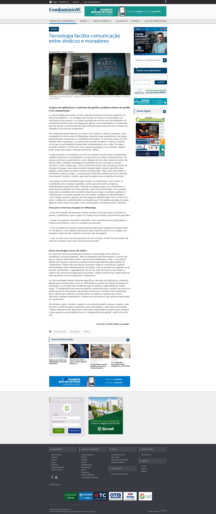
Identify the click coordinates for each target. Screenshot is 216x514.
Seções (83, 21)
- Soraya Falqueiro (67, 52)
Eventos (144, 469)
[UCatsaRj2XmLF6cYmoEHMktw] (57, 477)
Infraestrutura (86, 464)
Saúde (83, 469)
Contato (54, 457)
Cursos (143, 466)
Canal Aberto (146, 454)
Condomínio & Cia (118, 454)
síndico (87, 331)
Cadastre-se (63, 2)
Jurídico (84, 457)
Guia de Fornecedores (92, 2)
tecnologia (75, 331)
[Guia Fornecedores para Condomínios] (89, 381)
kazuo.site (164, 511)
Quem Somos (56, 454)
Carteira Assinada (117, 462)
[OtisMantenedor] (116, 496)
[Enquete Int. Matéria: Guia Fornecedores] (150, 101)
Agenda (135, 21)
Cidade (55, 415)
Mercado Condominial (119, 459)
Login (53, 462)
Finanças (84, 459)
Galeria (143, 471)
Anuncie (76, 2)
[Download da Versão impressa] (150, 137)
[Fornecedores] (125, 11)
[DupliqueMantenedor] (86, 496)
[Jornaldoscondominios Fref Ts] (165, 2)
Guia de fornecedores (119, 474)
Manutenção (86, 467)
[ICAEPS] (145, 496)
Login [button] (55, 2)
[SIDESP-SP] (130, 496)
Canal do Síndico (101, 21)
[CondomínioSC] (65, 10)
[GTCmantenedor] (101, 496)
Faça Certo (115, 457)
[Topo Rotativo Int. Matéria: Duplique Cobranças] (150, 41)
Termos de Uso (57, 469)
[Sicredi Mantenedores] (71, 496)
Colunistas (121, 21)
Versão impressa (57, 467)
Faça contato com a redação (86, 511)
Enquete (54, 464)
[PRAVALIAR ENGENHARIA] (150, 91)
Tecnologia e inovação (89, 477)
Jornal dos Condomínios (61, 21)
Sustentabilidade (87, 474)
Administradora (58, 422)
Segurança (85, 472)
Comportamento (87, 454)
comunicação (60, 331)
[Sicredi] (105, 415)
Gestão (54, 29)
